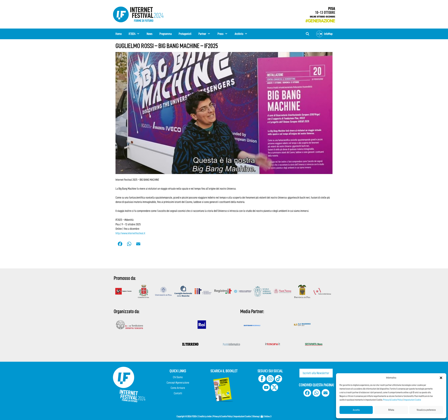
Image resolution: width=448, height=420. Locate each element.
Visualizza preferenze (426, 410)
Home (118, 33)
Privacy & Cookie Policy (392, 399)
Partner (202, 33)
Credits (201, 416)
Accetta (356, 410)
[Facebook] (262, 381)
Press (220, 33)
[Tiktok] (278, 381)
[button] (441, 378)
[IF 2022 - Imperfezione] (318, 13)
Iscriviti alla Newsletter (316, 373)
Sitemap (255, 416)
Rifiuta (391, 410)
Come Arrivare (178, 387)
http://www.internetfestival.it (130, 233)
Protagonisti (185, 33)
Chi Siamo (178, 377)
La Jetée (208, 416)
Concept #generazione (178, 382)
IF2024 (132, 33)
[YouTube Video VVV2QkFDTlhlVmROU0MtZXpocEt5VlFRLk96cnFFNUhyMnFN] (223, 113)
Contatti (178, 393)
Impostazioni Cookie (412, 399)
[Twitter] (274, 390)
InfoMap (328, 33)
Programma (165, 33)
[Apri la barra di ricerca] (307, 34)
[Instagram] (270, 381)
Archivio (239, 33)
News (149, 33)
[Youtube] (266, 390)
